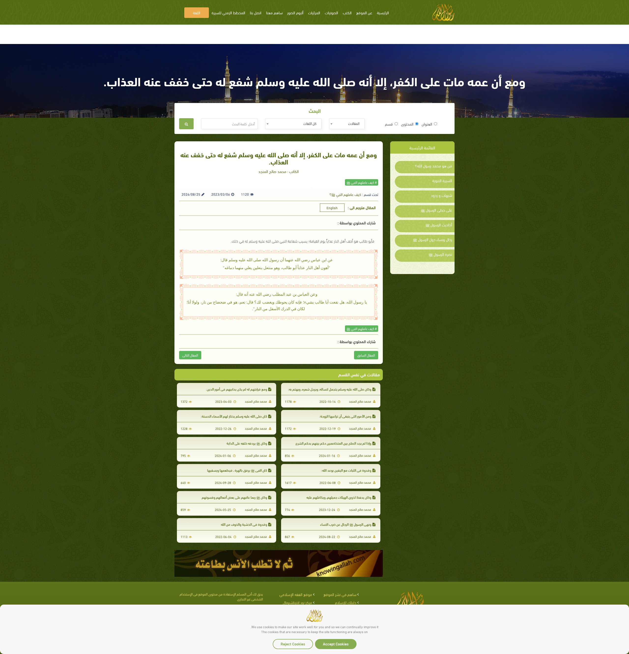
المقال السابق (366, 355)
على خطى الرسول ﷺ (436, 210)
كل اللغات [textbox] (309, 123)
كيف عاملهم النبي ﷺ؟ (345, 194)
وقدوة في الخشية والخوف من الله (244, 524)
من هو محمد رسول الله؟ (433, 165)
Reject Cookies (293, 643)
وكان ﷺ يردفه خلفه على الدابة (247, 443)
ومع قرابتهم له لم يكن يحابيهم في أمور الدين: (236, 389)
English (332, 207)
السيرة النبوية (442, 180)
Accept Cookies (336, 643)
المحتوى (407, 124)
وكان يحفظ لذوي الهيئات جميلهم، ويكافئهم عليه (338, 497)
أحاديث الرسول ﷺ (438, 224)
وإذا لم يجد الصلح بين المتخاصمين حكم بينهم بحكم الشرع (333, 443)
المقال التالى (190, 355)
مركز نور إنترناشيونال (297, 602)
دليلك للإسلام (345, 602)
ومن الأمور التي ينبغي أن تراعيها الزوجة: (345, 416)
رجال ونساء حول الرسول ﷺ (432, 239)
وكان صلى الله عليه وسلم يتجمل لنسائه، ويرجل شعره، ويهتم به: (329, 389)
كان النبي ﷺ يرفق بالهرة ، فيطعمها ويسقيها (237, 470)
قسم (389, 124)
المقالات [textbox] (353, 123)
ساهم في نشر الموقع (340, 594)
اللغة (196, 12)
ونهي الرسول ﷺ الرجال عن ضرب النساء (345, 524)
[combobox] (347, 123)
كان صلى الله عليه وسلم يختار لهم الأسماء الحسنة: (234, 416)
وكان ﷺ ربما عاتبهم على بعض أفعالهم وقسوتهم (234, 497)
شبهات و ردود (441, 195)
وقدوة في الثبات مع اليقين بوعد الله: (346, 470)
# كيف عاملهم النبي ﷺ (361, 182)
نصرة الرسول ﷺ (440, 254)
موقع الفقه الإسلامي (295, 594)
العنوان (427, 124)
